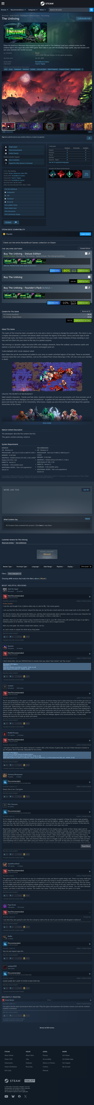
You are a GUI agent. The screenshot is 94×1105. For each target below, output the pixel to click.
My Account (66, 1067)
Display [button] (70, 566)
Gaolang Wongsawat (15, 774)
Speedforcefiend (13, 864)
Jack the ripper (13, 589)
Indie (22, 173)
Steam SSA (8, 1059)
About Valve (30, 1055)
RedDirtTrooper (13, 733)
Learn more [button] (85, 234)
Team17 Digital (40, 64)
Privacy (45, 1055)
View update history (11, 205)
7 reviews (20, 866)
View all (87, 518)
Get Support (66, 1063)
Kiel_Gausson (13, 804)
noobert (10, 686)
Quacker (11, 646)
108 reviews (11, 968)
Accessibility (47, 1059)
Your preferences (21, 543)
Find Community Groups (12, 214)
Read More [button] (86, 846)
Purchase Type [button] (22, 566)
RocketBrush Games (42, 62)
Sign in (4, 137)
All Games (5, 16)
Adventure (26, 69)
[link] (69, 270)
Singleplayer (17, 69)
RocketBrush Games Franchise (30, 16)
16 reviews (11, 806)
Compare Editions (85, 248)
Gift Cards (8, 1070)
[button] (5, 9)
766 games (11, 648)
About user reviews (8, 543)
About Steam (9, 1055)
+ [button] (82, 69)
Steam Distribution (11, 1067)
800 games (11, 591)
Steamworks (9, 1063)
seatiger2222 (12, 966)
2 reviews (10, 938)
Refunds (45, 1070)
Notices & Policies (49, 1063)
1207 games (11, 866)
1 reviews (18, 777)
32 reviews (20, 591)
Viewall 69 (86, 174)
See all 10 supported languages (59, 162)
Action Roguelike (75, 69)
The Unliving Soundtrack (56, 256)
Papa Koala (12, 905)
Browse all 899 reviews (47, 1028)
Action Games (14, 16)
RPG (5, 69)
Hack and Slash (41, 69)
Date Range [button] (48, 566)
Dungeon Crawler (64, 69)
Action (10, 69)
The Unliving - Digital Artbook (36, 256)
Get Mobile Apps (67, 1059)
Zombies (32, 69)
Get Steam (66, 1055)
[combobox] (69, 10)
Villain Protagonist (53, 69)
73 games (10, 777)
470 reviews (20, 907)
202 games (11, 688)
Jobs (27, 1059)
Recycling (29, 1067)
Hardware (29, 1063)
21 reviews (20, 735)
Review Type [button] (7, 566)
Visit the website (10, 189)
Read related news (11, 208)
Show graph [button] (85, 566)
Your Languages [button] (13, 573)
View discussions (10, 211)
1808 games (11, 907)
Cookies (45, 1067)
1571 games (11, 735)
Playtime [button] (60, 566)
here (41, 525)
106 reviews (20, 688)
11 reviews (20, 648)
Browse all (86, 311)
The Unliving (20, 256)
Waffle (10, 936)
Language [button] (35, 566)
